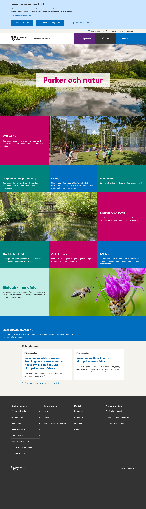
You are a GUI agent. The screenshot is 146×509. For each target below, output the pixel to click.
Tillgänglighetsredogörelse (116, 411)
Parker (8, 135)
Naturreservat (112, 212)
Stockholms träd (13, 254)
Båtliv (103, 254)
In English (112, 31)
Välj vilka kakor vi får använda (82, 23)
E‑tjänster (86, 38)
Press (76, 429)
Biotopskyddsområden (17, 330)
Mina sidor (78, 423)
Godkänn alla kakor (22, 23)
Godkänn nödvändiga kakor (50, 23)
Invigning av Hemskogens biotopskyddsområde (92, 359)
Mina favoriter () (97, 31)
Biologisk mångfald (20, 287)
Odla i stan (58, 254)
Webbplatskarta (127, 31)
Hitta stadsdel (48, 411)
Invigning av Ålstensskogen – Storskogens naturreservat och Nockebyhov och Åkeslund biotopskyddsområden (44, 363)
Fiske (54, 178)
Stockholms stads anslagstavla (54, 423)
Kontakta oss (79, 411)
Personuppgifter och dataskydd (117, 417)
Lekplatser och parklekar (19, 178)
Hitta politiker (79, 417)
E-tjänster (46, 417)
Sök (107, 38)
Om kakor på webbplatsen (21, 16)
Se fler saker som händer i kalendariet (40, 383)
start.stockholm (126, 469)
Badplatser (107, 178)
